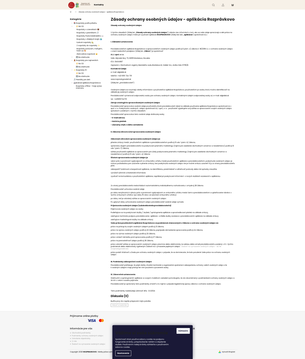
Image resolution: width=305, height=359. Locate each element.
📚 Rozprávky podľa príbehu (85, 23)
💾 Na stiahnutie (83, 57)
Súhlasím (183, 330)
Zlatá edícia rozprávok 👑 (87, 54)
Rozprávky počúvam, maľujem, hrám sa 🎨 (89, 49)
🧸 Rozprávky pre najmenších (86, 60)
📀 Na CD (80, 63)
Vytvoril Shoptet (228, 352)
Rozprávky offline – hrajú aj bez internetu (89, 87)
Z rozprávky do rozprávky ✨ (88, 45)
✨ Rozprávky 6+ (80, 70)
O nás (74, 341)
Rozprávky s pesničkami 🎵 (88, 32)
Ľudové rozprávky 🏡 (85, 42)
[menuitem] (99, 5)
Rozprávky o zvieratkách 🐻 (88, 29)
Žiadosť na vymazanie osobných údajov (88, 344)
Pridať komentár (119, 305)
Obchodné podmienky (81, 333)
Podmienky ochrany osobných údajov (87, 335)
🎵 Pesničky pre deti (82, 79)
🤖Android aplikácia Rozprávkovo (87, 83)
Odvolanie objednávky (81, 338)
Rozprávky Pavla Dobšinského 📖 (90, 36)
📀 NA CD (80, 26)
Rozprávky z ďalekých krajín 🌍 (89, 39)
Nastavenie (123, 353)
